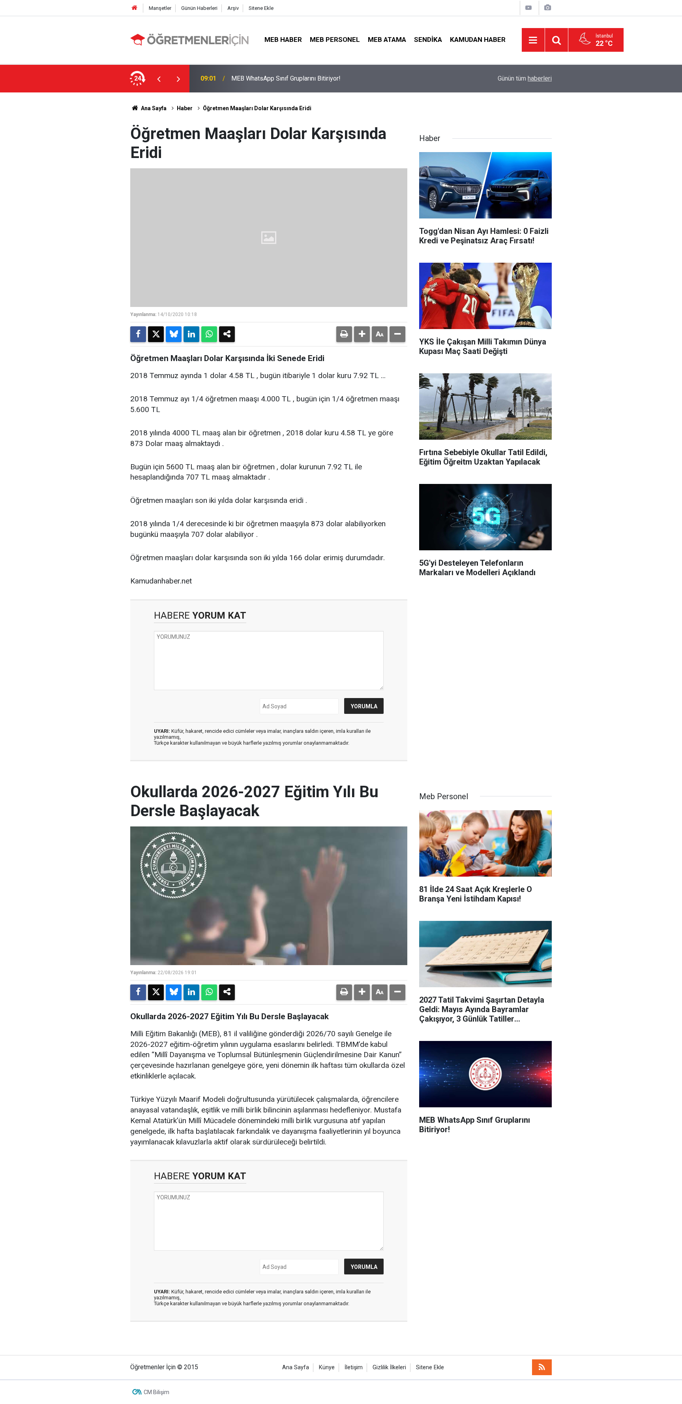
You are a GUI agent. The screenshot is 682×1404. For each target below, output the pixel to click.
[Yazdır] (344, 334)
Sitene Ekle (261, 8)
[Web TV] (528, 7)
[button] (362, 334)
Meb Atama (387, 39)
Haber (185, 108)
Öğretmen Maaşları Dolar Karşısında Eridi (257, 108)
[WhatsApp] (209, 334)
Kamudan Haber (478, 39)
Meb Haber (283, 39)
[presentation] (159, 78)
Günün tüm (525, 78)
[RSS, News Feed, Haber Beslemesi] (542, 1367)
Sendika (428, 39)
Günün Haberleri (199, 8)
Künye (327, 1367)
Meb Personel (335, 39)
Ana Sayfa (153, 108)
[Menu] (533, 40)
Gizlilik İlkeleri (389, 1367)
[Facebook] (138, 334)
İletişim (354, 1367)
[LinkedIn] (191, 334)
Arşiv (233, 8)
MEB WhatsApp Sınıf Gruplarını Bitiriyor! (286, 78)
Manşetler (160, 8)
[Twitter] (156, 334)
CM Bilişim (156, 1392)
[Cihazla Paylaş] (227, 334)
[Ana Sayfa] (134, 8)
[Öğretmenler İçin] (189, 39)
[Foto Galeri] (547, 7)
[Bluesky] (174, 334)
